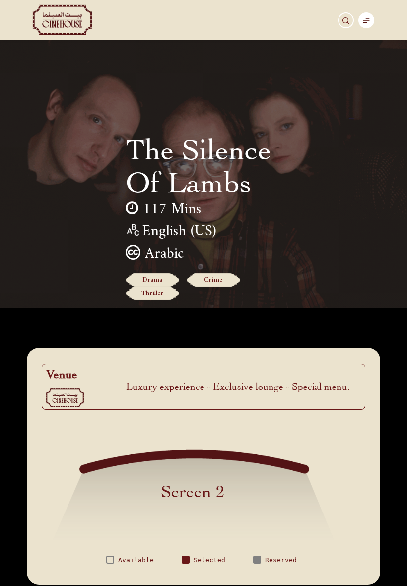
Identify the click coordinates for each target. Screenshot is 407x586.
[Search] (346, 20)
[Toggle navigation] (366, 20)
